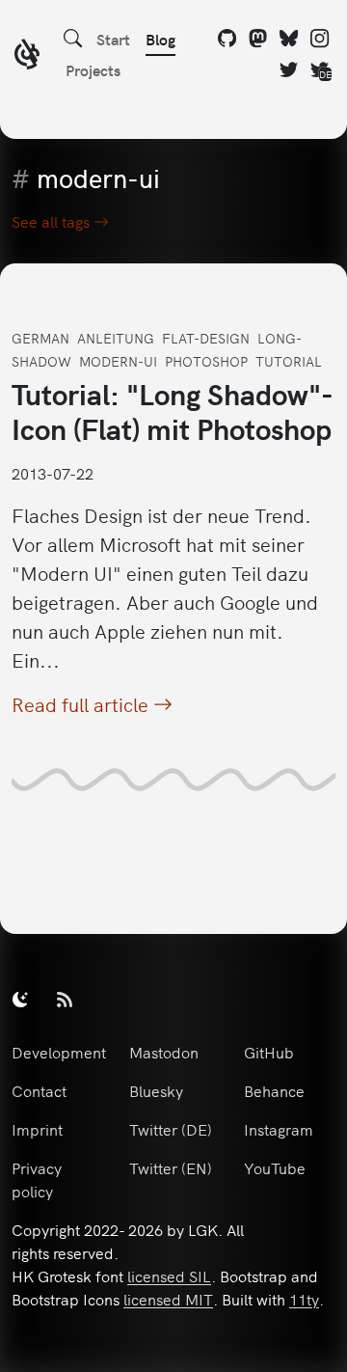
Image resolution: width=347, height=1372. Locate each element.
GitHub (269, 1051)
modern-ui (118, 360)
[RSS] (64, 998)
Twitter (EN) (170, 1167)
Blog (160, 38)
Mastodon (164, 1051)
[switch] (20, 998)
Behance (274, 1090)
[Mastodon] (258, 38)
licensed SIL (169, 1275)
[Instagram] (320, 38)
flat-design (206, 337)
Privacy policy (37, 1179)
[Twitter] (289, 69)
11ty (304, 1298)
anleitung (115, 337)
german (40, 337)
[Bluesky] (289, 38)
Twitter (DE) (170, 1128)
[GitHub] (227, 38)
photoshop (206, 360)
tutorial (288, 360)
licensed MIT (168, 1298)
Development (59, 1051)
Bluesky (156, 1090)
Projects (93, 69)
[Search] (73, 38)
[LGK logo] (27, 56)
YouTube (275, 1167)
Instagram (278, 1128)
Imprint (37, 1128)
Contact (39, 1090)
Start (113, 38)
